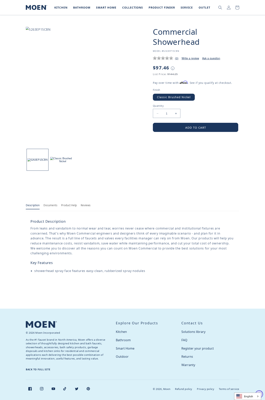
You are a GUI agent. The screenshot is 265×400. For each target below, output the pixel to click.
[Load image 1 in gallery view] (37, 160)
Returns (187, 356)
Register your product (197, 348)
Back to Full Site (38, 369)
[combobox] (247, 396)
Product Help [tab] (69, 205)
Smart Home (125, 348)
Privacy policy (205, 389)
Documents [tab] (50, 205)
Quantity (158, 105)
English (248, 396)
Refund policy (183, 389)
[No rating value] (164, 58)
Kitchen (121, 332)
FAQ (184, 340)
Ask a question (211, 58)
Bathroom (123, 340)
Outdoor (122, 356)
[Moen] (41, 324)
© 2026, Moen (161, 389)
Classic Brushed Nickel (174, 97)
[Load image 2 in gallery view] (61, 160)
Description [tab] (33, 205)
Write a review (190, 58)
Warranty (188, 365)
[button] (60, 7)
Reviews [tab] (85, 205)
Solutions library (193, 332)
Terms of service (229, 389)
